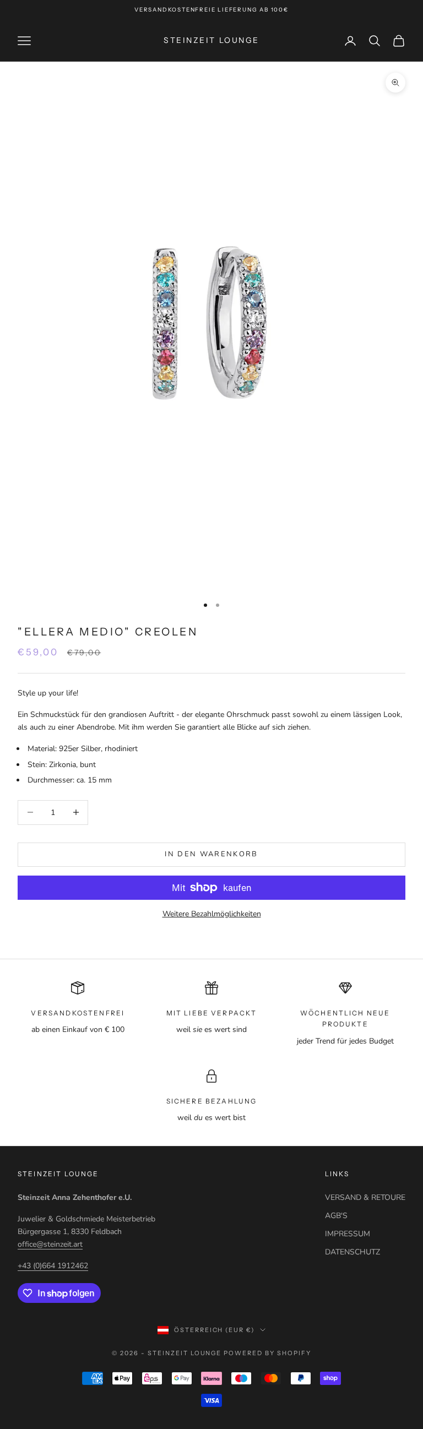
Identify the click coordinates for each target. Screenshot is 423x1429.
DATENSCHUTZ (352, 1252)
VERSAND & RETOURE (365, 1197)
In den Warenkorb (211, 854)
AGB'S (336, 1215)
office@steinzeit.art (50, 1244)
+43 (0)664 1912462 (53, 1265)
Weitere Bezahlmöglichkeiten (211, 914)
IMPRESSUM (347, 1234)
